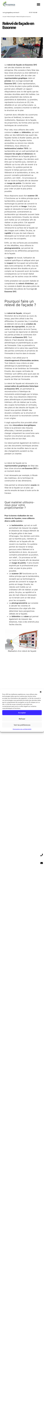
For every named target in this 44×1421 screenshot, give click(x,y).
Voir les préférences (22, 725)
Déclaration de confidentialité (22, 729)
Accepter (22, 713)
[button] (40, 692)
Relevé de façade (11, 16)
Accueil (4, 16)
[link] (41, 855)
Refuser (22, 719)
